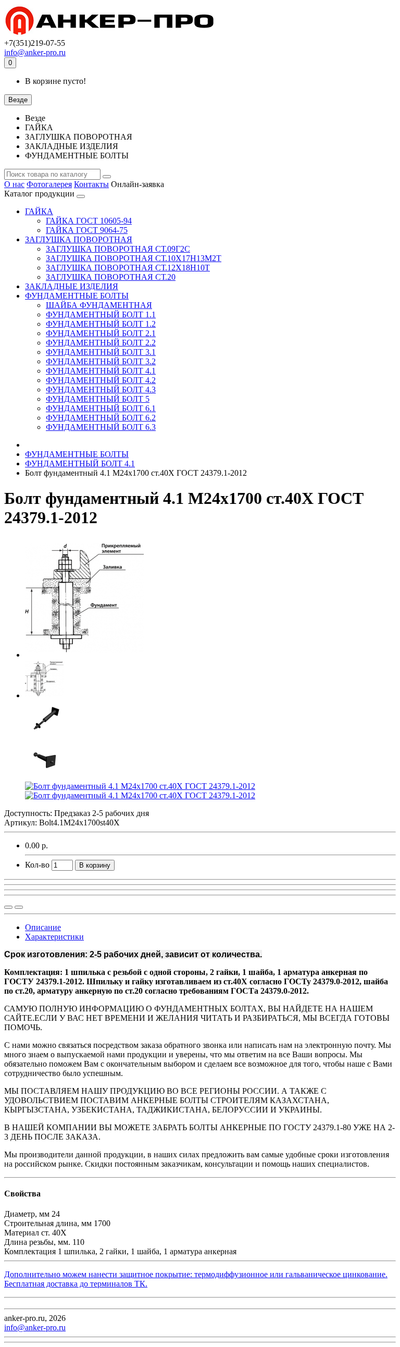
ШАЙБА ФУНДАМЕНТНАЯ (99, 305)
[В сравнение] (19, 907)
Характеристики (54, 936)
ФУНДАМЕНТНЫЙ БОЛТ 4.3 (101, 389)
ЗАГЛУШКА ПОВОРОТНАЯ (78, 239)
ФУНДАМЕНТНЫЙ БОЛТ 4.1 (101, 370)
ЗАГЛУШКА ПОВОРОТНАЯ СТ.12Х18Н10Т (128, 267)
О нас (14, 184)
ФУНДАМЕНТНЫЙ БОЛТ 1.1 (101, 314)
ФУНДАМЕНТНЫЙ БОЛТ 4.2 (101, 380)
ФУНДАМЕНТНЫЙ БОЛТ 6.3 (101, 427)
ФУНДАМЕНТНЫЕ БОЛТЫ (77, 295)
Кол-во (37, 864)
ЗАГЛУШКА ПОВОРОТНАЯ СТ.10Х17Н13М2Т (133, 258)
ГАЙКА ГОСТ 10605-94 (89, 220)
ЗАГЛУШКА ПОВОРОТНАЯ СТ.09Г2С (118, 248)
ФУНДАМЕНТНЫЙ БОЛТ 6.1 (101, 408)
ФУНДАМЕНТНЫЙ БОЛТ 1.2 (101, 323)
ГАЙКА (39, 211)
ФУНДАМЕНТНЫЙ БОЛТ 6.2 (101, 417)
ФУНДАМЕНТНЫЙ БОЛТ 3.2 (101, 361)
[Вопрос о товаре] (8, 907)
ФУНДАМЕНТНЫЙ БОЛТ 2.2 (101, 342)
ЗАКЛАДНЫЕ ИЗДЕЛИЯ (71, 286)
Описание (43, 927)
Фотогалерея (49, 184)
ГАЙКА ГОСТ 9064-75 (87, 230)
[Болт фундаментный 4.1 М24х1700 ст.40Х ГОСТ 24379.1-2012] (84, 654)
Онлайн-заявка (137, 184)
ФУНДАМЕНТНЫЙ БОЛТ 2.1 (101, 333)
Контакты (91, 184)
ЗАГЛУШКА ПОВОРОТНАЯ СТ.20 (111, 277)
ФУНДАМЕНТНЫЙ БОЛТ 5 (97, 398)
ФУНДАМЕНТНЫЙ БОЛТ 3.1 (101, 352)
